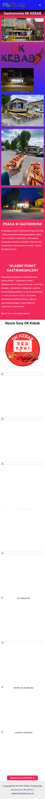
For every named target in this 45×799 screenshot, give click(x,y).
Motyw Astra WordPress (22, 789)
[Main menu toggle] (39, 5)
